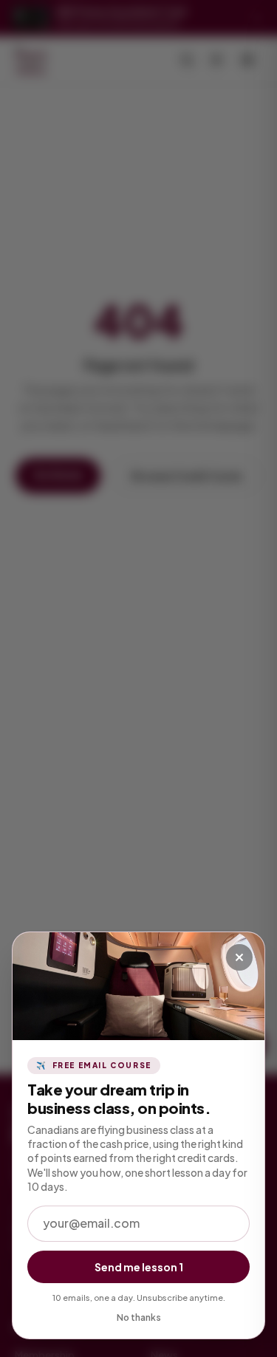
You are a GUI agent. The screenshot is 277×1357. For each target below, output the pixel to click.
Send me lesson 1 (139, 1267)
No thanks (139, 1317)
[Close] (239, 957)
